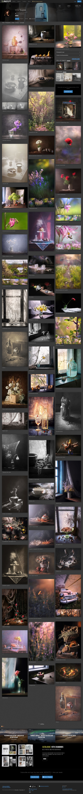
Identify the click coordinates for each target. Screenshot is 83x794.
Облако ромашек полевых (8, 256)
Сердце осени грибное (60, 682)
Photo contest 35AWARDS (6, 787)
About (30, 790)
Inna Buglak (22, 22)
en (63, 786)
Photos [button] (14, 1)
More (44, 759)
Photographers (8, 22)
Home (3, 22)
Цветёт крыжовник (60, 345)
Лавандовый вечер (33, 208)
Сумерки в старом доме (34, 479)
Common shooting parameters (62, 55)
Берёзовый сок (59, 388)
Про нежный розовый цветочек (62, 222)
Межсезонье (5, 697)
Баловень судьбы (6, 585)
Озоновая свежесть (7, 140)
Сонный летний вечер (60, 165)
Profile (26, 18)
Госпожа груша (6, 60)
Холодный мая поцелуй (60, 313)
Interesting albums (76, 59)
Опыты (4, 367)
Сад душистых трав (33, 132)
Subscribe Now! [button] (68, 91)
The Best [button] (24, 1)
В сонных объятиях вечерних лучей (36, 618)
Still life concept (61, 60)
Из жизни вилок (59, 431)
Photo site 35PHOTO (6, 786)
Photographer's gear (60, 52)
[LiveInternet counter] (4, 788)
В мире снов (58, 571)
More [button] (29, 1)
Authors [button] (18, 1)
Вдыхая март (5, 430)
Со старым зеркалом (7, 209)
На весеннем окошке (33, 393)
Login (75, 1)
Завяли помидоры (6, 626)
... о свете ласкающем (60, 194)
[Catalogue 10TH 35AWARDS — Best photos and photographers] (17, 755)
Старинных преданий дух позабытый (63, 122)
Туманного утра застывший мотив (9, 111)
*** (3, 654)
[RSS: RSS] (1, 726)
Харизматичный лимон (60, 457)
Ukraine (17, 13)
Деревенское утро (33, 44)
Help (32, 790)
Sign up (79, 1)
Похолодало (31, 370)
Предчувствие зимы (7, 472)
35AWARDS (33, 18)
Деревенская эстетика (61, 659)
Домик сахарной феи (33, 526)
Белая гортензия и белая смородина (36, 155)
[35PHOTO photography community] (6, 1)
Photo (17, 18)
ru (64, 786)
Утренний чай (5, 183)
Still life (17, 15)
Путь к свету (31, 275)
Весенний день (32, 436)
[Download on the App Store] (34, 786)
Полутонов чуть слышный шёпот (36, 88)
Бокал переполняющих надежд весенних (9, 409)
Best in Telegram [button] (48, 777)
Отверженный (32, 685)
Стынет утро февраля (7, 513)
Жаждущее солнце (6, 328)
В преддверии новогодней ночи (9, 541)
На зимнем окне (59, 544)
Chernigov (22, 13)
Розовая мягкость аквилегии (62, 250)
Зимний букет (59, 503)
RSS (3, 726)
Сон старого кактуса (33, 575)
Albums (21, 18)
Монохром (59, 72)
